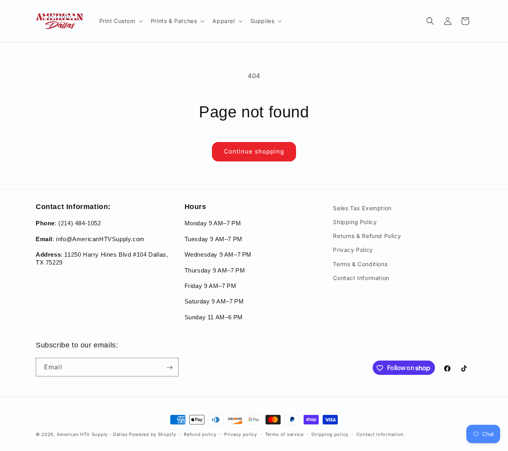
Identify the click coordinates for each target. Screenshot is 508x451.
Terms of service (284, 434)
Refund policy (200, 434)
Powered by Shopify (152, 434)
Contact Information (361, 277)
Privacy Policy (353, 250)
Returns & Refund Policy (367, 236)
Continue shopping (254, 151)
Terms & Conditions (360, 264)
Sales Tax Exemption (362, 208)
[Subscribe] (169, 367)
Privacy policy (240, 434)
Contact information (380, 434)
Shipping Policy (355, 222)
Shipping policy (329, 434)
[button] (120, 21)
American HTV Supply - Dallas (92, 434)
